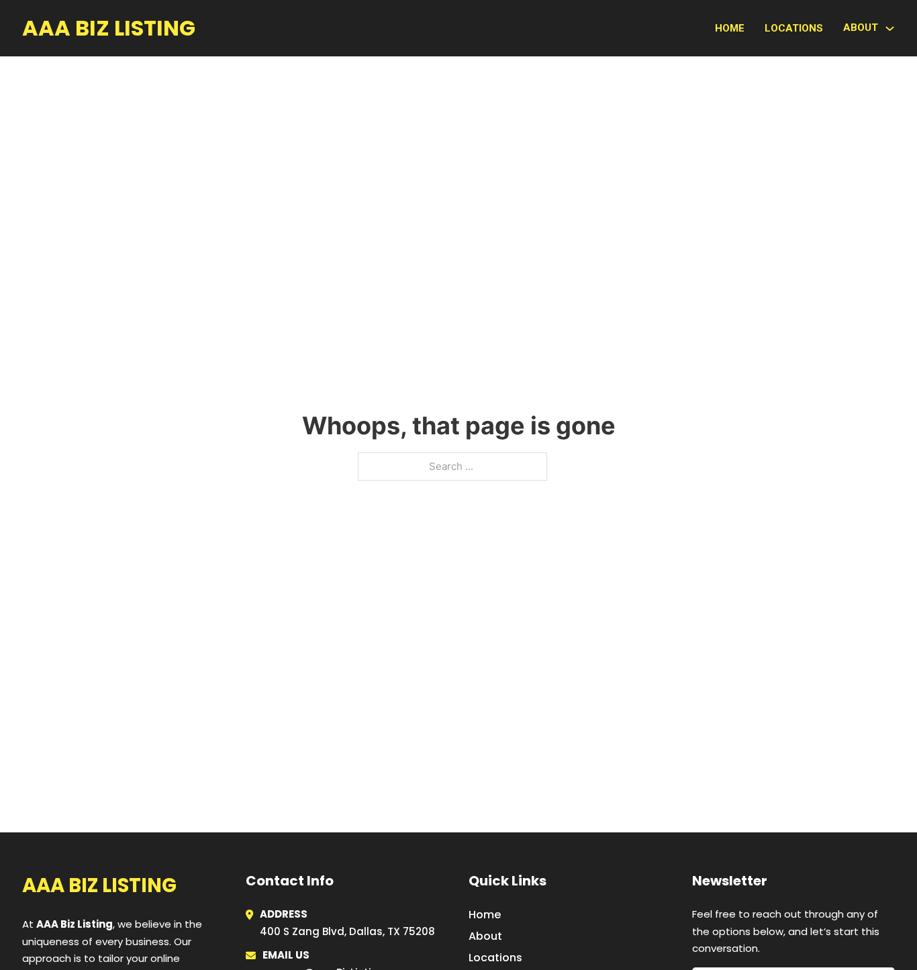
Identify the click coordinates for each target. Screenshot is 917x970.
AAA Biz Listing (108, 28)
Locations (794, 28)
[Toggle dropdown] (890, 28)
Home (729, 28)
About (485, 936)
